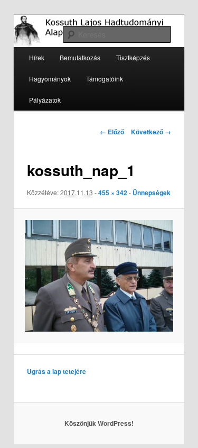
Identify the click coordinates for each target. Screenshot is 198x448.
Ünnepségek (152, 192)
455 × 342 (112, 192)
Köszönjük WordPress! (99, 423)
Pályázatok (45, 99)
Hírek (36, 57)
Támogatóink (104, 78)
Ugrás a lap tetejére (56, 371)
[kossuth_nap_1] (99, 276)
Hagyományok (50, 78)
